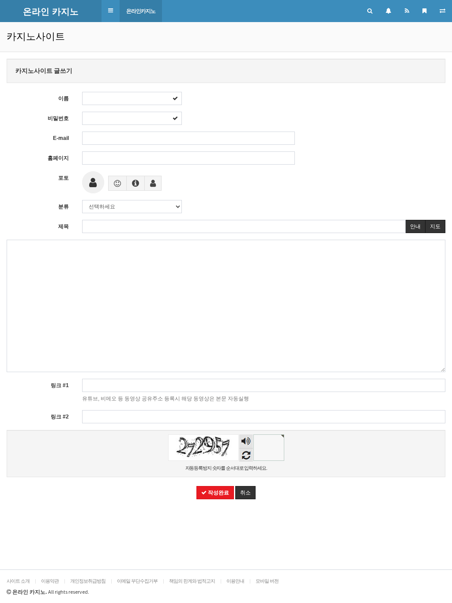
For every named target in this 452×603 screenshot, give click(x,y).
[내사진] (153, 183)
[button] (111, 11)
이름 (63, 98)
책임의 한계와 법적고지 (192, 581)
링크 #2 (60, 417)
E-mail (61, 138)
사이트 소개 (18, 581)
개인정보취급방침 (87, 581)
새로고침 (246, 455)
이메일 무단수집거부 (137, 581)
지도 (435, 226)
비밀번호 (58, 118)
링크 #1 (60, 385)
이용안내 (235, 581)
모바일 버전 (267, 581)
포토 (63, 178)
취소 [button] (245, 493)
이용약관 (50, 581)
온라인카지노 (140, 11)
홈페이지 (58, 158)
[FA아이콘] (135, 183)
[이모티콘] (117, 183)
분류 (63, 207)
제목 (63, 226)
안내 (415, 226)
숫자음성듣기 (246, 442)
